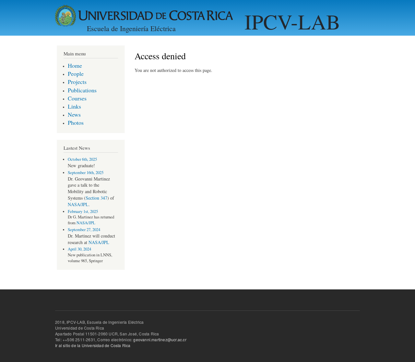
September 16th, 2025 (85, 172)
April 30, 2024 (79, 249)
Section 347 (96, 198)
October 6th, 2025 (82, 159)
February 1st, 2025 (83, 211)
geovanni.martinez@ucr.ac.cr (159, 339)
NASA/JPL (78, 204)
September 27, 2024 (84, 229)
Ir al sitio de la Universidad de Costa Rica (93, 345)
